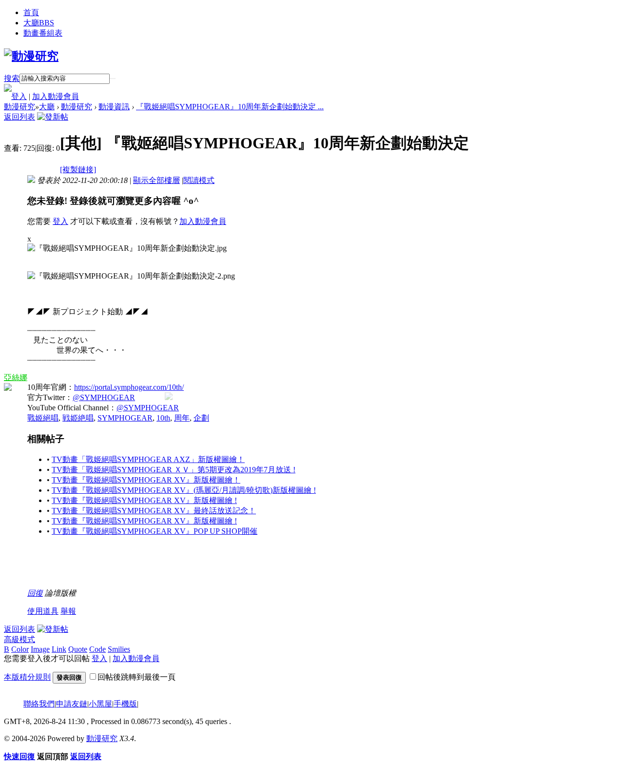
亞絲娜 (15, 377)
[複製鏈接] (78, 169)
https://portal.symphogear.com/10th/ (129, 387)
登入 (19, 96)
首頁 (31, 12)
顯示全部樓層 (156, 180)
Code (97, 649)
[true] (113, 78)
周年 (182, 418)
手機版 (125, 704)
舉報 (68, 611)
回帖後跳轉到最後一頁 (137, 677)
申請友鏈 (71, 704)
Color (20, 649)
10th (163, 418)
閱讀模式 (198, 180)
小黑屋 (100, 704)
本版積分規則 (27, 677)
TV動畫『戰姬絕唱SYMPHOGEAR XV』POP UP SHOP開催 (154, 531)
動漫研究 (19, 106)
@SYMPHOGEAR (104, 397)
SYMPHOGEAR (125, 418)
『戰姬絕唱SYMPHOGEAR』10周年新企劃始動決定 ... (230, 106)
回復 (35, 593)
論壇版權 (60, 593)
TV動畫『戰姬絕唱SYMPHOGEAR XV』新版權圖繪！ (146, 480)
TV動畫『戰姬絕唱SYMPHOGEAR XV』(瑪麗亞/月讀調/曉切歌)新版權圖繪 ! (184, 490)
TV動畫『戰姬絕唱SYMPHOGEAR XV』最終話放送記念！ (154, 510)
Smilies (119, 649)
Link (59, 649)
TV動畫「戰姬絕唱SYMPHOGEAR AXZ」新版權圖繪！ (148, 459)
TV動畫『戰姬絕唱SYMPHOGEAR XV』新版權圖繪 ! (144, 500)
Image (40, 649)
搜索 (12, 78)
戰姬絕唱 (42, 418)
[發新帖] (52, 117)
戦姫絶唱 (78, 418)
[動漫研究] (31, 56)
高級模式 (19, 639)
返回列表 (19, 117)
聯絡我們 (39, 704)
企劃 (201, 418)
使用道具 (42, 611)
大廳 (38, 23)
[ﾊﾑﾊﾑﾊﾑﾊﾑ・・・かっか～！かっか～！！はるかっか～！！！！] (169, 396)
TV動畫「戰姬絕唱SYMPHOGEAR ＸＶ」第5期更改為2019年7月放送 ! (173, 469)
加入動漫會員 (55, 96)
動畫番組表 (42, 33)
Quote (77, 649)
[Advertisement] (204, 566)
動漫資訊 (114, 106)
